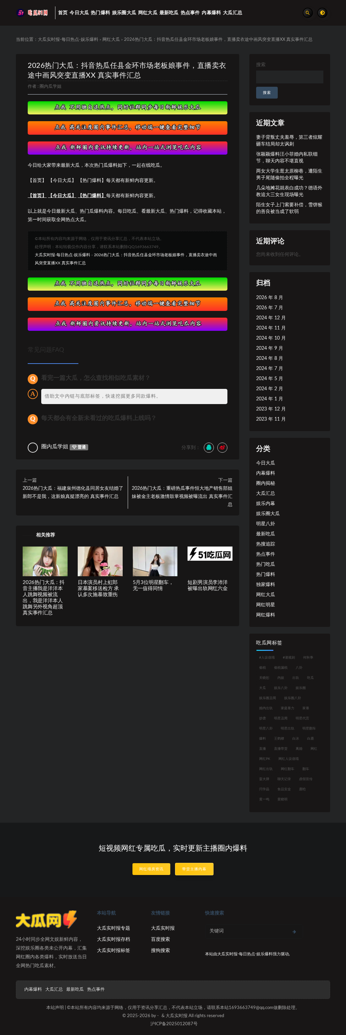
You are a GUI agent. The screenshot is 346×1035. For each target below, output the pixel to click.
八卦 (299, 667)
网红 (314, 748)
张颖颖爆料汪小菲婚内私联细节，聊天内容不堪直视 (287, 157)
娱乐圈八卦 (292, 698)
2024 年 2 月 (269, 389)
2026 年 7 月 (269, 308)
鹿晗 (302, 789)
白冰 (295, 738)
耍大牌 (264, 779)
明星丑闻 (281, 718)
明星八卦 (265, 524)
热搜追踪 (265, 544)
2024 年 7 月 (269, 368)
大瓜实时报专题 (113, 928)
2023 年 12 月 (271, 409)
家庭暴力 (287, 708)
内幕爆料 (265, 473)
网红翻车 (287, 769)
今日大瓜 (265, 463)
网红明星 (265, 605)
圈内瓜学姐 (50, 86)
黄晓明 (282, 799)
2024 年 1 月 (269, 399)
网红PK (264, 759)
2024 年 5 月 (269, 378)
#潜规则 (289, 657)
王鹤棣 (279, 738)
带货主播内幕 (194, 869)
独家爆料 (265, 584)
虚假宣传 (306, 779)
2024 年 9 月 (269, 348)
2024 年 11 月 (271, 328)
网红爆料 (265, 615)
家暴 (305, 708)
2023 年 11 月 (271, 419)
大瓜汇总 (265, 493)
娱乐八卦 (281, 688)
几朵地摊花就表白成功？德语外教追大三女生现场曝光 (289, 191)
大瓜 (262, 688)
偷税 (262, 667)
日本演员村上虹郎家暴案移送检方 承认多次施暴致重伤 (98, 588)
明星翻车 (309, 728)
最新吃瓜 (265, 534)
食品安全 (284, 789)
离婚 (299, 748)
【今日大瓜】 (62, 195)
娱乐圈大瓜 (268, 513)
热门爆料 (265, 574)
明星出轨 (287, 728)
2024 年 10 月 (271, 338)
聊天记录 (284, 779)
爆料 (262, 738)
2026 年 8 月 (269, 297)
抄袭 (262, 718)
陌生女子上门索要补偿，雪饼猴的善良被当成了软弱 (289, 208)
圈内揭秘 (265, 483)
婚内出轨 (266, 708)
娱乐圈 (301, 688)
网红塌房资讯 (151, 869)
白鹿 (310, 738)
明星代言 (302, 718)
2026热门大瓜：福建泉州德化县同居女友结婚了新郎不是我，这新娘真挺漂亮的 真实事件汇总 (73, 492)
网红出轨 (266, 769)
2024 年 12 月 (271, 318)
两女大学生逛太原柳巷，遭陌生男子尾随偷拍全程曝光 (289, 174)
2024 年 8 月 (269, 358)
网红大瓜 (111, 39)
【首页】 (37, 195)
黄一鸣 (264, 799)
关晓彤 (264, 678)
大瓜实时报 (163, 928)
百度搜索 (160, 939)
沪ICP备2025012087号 (174, 1024)
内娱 (280, 678)
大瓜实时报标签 (113, 950)
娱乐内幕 (265, 503)
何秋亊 (308, 657)
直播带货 (281, 748)
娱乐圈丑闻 (267, 698)
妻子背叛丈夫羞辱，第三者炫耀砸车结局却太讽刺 (289, 141)
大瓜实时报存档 (113, 939)
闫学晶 (264, 789)
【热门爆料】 (92, 195)
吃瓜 (310, 678)
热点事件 (265, 554)
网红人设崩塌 (288, 759)
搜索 (261, 64)
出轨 (295, 678)
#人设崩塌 (267, 657)
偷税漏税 (281, 667)
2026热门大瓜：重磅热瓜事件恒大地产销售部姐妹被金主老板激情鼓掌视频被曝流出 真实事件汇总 (182, 496)
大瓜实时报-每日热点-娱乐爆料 (68, 39)
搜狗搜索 (160, 950)
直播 (262, 748)
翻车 (305, 769)
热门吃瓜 (265, 564)
